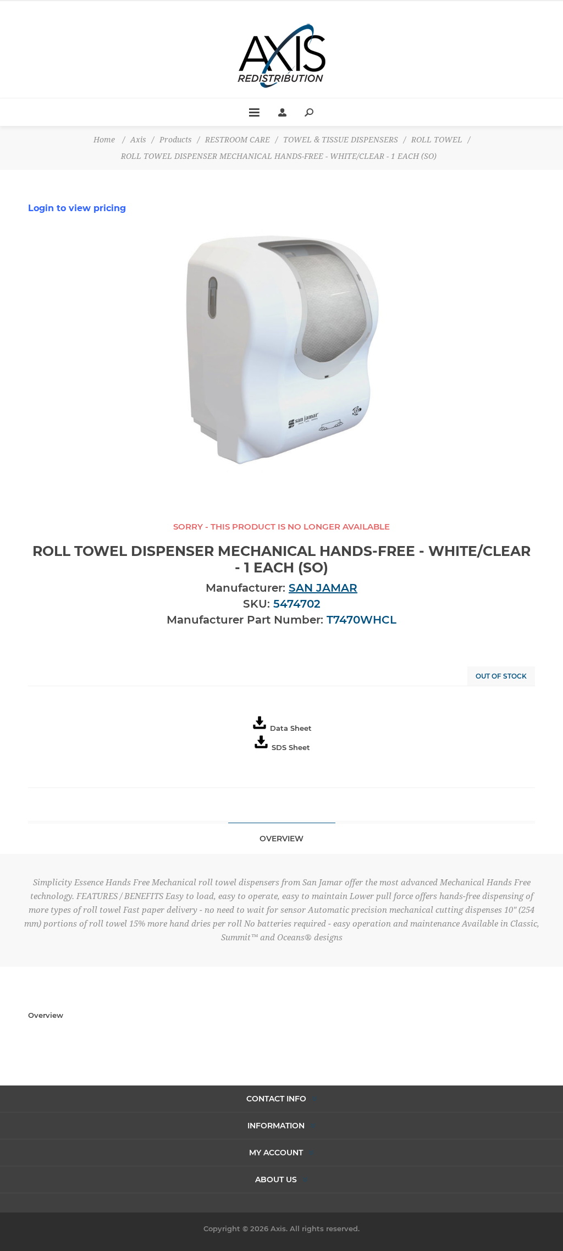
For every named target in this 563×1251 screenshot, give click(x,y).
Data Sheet (291, 728)
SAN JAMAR (323, 587)
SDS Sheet (291, 747)
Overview (281, 839)
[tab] (281, 838)
